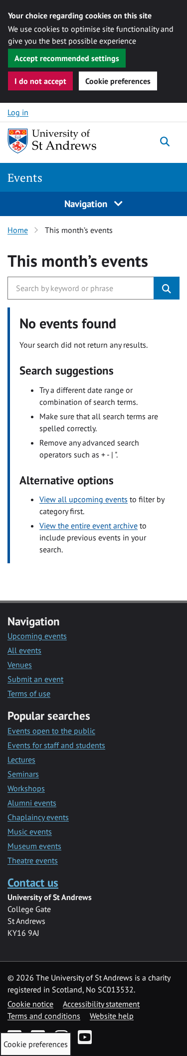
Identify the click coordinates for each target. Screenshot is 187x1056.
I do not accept (40, 81)
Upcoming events (37, 636)
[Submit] (167, 288)
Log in (17, 112)
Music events (29, 831)
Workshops (26, 788)
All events (24, 650)
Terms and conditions (43, 1016)
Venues (19, 665)
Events (24, 177)
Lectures (21, 759)
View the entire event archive (88, 525)
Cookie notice (30, 1004)
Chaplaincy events (38, 817)
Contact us (32, 882)
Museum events (34, 846)
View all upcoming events (83, 499)
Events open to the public (51, 731)
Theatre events (32, 860)
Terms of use (28, 693)
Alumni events (31, 803)
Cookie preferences (118, 81)
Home (17, 230)
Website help (112, 1016)
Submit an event (35, 679)
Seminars (23, 774)
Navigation (87, 203)
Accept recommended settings (66, 58)
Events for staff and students (56, 745)
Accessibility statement (101, 1004)
